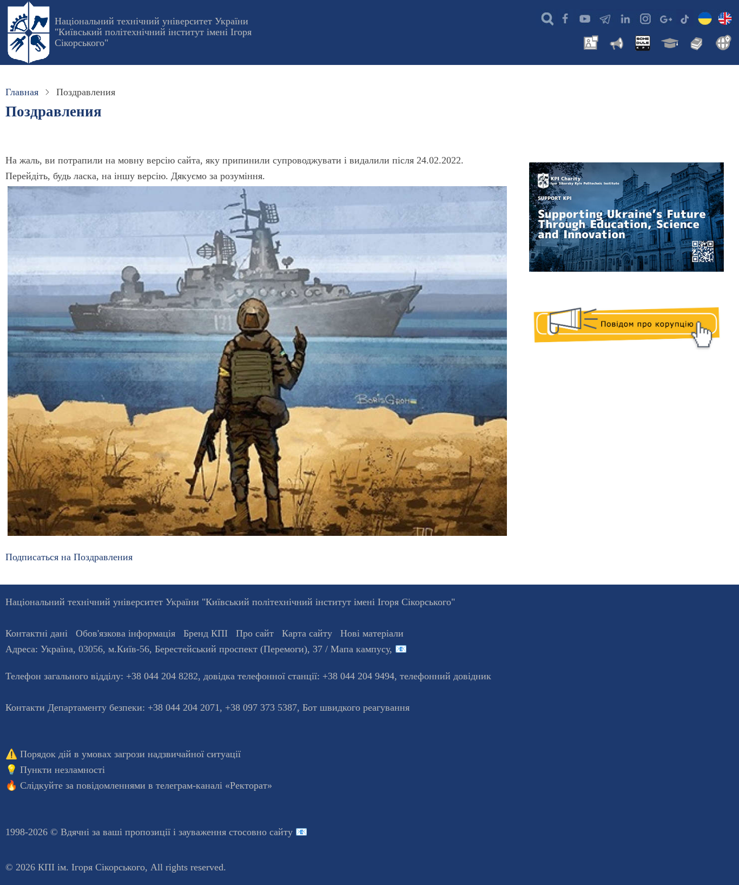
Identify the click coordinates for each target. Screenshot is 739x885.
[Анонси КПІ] (615, 41)
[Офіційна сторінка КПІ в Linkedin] (625, 18)
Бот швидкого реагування (356, 707)
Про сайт (255, 633)
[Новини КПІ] (589, 41)
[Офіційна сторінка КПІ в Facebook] (564, 18)
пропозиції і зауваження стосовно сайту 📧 (216, 832)
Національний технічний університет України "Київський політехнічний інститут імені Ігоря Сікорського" (153, 32)
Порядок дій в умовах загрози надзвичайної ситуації (130, 754)
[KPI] (725, 18)
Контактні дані (36, 633)
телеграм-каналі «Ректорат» (214, 785)
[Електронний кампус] (668, 41)
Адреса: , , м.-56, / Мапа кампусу (197, 649)
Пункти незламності (62, 769)
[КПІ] (705, 18)
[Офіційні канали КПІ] (604, 18)
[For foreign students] (721, 41)
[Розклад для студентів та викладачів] (642, 41)
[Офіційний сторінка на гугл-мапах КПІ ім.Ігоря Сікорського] (665, 18)
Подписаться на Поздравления (69, 557)
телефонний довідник (445, 676)
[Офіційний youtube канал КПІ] (584, 18)
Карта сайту (307, 633)
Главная (21, 92)
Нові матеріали (372, 633)
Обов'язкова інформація (125, 633)
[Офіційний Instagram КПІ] (645, 18)
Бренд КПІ (205, 633)
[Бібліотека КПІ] (695, 41)
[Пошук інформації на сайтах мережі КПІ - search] (544, 18)
